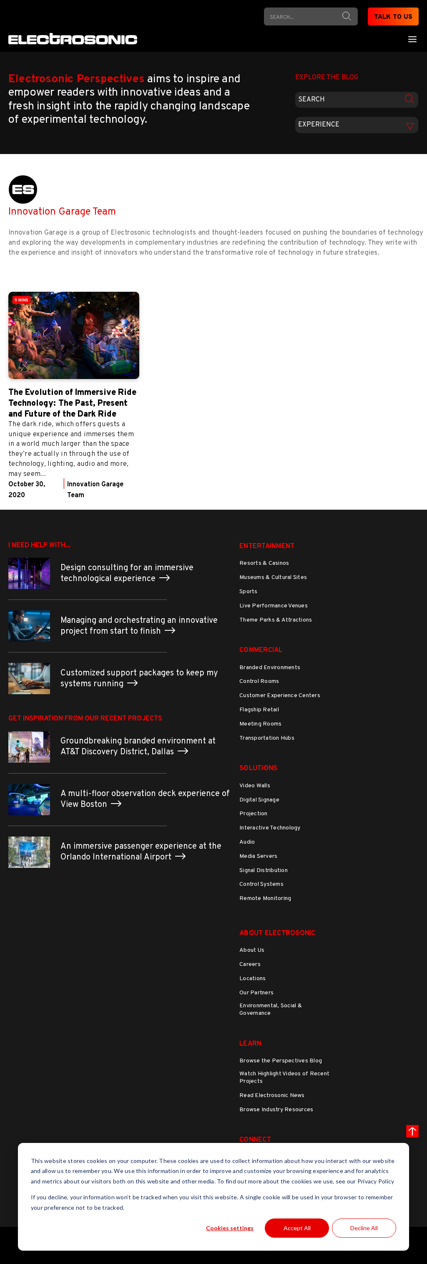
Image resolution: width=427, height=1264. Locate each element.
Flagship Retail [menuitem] (259, 709)
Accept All (297, 1227)
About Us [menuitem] (251, 950)
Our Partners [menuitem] (256, 992)
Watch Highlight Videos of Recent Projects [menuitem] (284, 1077)
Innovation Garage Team (62, 212)
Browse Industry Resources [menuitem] (276, 1109)
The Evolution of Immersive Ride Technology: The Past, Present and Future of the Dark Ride (72, 403)
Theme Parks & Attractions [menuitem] (275, 620)
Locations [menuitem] (252, 978)
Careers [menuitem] (250, 964)
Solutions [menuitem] (258, 768)
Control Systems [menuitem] (261, 884)
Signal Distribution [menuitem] (263, 870)
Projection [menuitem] (253, 813)
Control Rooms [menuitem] (259, 681)
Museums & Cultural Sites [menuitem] (273, 577)
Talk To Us (393, 17)
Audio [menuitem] (247, 842)
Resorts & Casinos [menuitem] (264, 563)
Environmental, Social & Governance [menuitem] (270, 1009)
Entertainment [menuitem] (266, 546)
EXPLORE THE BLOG (326, 77)
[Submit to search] (346, 16)
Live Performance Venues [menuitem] (273, 605)
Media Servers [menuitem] (258, 856)
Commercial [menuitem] (261, 650)
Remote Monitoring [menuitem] (265, 898)
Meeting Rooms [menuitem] (260, 724)
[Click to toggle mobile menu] (412, 39)
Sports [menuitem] (248, 591)
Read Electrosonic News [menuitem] (272, 1095)
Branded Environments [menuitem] (269, 667)
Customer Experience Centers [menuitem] (279, 695)
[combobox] (356, 100)
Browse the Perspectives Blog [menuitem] (280, 1060)
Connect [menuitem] (255, 1140)
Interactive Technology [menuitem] (270, 828)
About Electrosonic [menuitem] (277, 933)
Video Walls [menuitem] (254, 785)
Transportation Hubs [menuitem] (266, 738)
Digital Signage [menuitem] (259, 800)
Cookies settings (230, 1227)
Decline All (364, 1227)
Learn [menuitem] (250, 1044)
